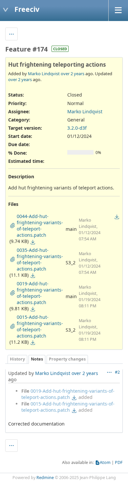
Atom (105, 462)
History (17, 359)
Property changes (67, 359)
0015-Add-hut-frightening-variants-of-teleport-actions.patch (68, 407)
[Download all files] (117, 217)
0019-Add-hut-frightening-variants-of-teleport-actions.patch (68, 394)
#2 (117, 372)
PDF (119, 462)
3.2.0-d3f (77, 128)
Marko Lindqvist (44, 74)
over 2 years (72, 74)
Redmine (45, 477)
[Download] (33, 242)
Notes (37, 359)
